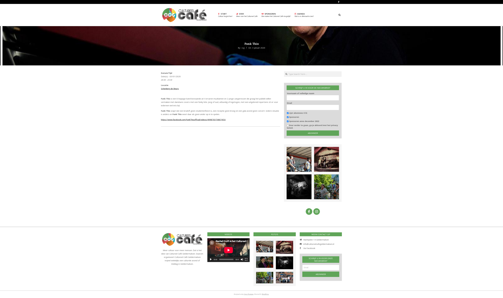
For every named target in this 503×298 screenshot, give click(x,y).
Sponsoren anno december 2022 (304, 121)
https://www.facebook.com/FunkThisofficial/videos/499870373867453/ (193, 119)
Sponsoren (294, 117)
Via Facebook (309, 248)
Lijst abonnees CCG (298, 113)
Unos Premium (248, 294)
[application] (228, 250)
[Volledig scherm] (246, 259)
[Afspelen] (210, 259)
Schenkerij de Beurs (170, 88)
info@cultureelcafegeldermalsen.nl (318, 244)
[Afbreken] (242, 259)
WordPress (265, 294)
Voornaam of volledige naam (300, 93)
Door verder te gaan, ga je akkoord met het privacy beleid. (312, 126)
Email (289, 103)
